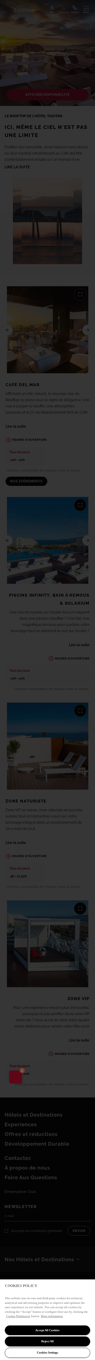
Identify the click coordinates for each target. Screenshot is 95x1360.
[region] (47, 1319)
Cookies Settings (47, 1352)
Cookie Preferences (18, 1316)
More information (52, 1316)
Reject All (47, 1341)
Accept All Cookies (47, 1330)
